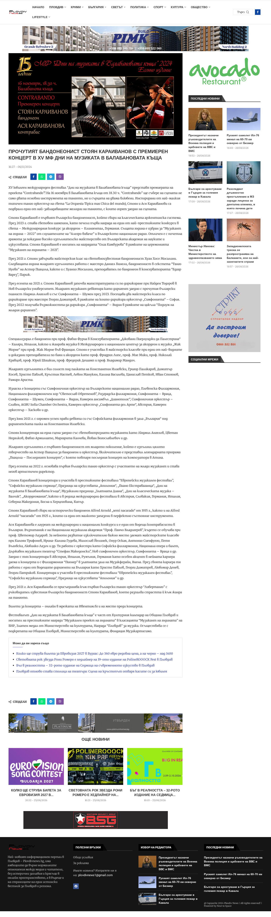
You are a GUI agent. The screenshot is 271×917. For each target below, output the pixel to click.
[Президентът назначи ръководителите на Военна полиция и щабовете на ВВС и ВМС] (205, 119)
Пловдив (56, 7)
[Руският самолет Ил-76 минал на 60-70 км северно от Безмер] (244, 119)
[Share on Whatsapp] (41, 177)
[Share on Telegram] (51, 177)
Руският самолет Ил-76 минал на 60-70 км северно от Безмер (243, 139)
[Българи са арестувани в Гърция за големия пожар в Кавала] (205, 172)
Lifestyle (39, 17)
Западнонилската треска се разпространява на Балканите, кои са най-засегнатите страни (243, 254)
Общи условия (83, 857)
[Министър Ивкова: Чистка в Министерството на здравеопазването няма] (205, 230)
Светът (117, 7)
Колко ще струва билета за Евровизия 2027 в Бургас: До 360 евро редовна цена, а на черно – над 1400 (94, 653)
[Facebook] (257, 12)
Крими (76, 7)
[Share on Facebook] (33, 177)
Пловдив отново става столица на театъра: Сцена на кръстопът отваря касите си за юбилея (91, 671)
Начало (38, 7)
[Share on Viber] (60, 177)
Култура (177, 7)
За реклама (81, 863)
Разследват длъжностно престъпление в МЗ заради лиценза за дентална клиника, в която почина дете (241, 198)
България (96, 7)
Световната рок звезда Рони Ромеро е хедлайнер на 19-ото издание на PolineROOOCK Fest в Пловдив (94, 659)
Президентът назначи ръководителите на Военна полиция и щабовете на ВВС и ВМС (203, 143)
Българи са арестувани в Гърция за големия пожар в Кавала (205, 192)
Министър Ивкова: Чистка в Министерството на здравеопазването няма (205, 252)
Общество (199, 7)
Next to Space (224, 906)
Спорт (158, 7)
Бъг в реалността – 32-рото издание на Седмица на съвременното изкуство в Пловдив (85, 665)
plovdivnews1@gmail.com (95, 875)
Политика (138, 7)
